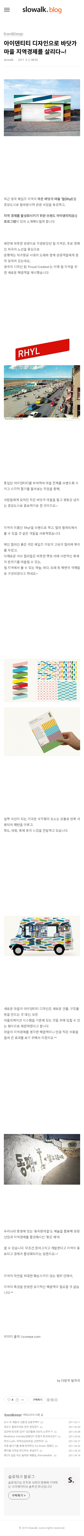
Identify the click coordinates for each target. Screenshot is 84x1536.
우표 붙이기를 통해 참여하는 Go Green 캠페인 (29, 1445)
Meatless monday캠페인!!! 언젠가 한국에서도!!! (30, 1436)
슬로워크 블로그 (21, 1476)
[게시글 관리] (22, 1400)
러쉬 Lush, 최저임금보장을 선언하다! (24, 1441)
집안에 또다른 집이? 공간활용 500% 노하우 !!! (28, 1431)
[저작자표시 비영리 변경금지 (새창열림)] (52, 1400)
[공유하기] (17, 1400)
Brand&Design (13, 1414)
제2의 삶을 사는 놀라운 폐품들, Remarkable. (28, 1455)
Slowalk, (33, 1528)
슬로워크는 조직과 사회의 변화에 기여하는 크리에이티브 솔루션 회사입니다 (33, 1484)
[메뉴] (7, 10)
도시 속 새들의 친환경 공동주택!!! (21, 1422)
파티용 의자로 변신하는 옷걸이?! (21, 1450)
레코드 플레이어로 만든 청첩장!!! (21, 1427)
